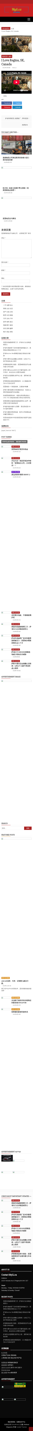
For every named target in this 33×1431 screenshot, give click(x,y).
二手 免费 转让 (8, 305)
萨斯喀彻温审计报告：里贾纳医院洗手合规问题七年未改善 (21, 1256)
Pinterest (7, 107)
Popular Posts (8, 442)
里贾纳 (5, 96)
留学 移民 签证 (8, 322)
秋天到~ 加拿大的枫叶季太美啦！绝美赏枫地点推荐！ (16, 189)
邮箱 (3, 270)
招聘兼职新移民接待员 (19, 1012)
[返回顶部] (31, 1429)
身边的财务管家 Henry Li (20, 475)
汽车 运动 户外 (8, 318)
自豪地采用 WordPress (12, 1424)
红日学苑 (4, 1353)
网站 (2, 278)
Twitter (18, 103)
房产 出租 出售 (8, 312)
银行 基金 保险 (8, 332)
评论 (3, 238)
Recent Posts (21, 442)
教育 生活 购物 (8, 315)
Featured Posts (8, 835)
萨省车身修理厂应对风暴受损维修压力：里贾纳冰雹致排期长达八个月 (21, 640)
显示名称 (4, 262)
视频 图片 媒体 (7, 56)
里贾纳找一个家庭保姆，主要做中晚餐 (15, 386)
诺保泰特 (4, 1365)
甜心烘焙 (4, 1372)
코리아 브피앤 (6, 1367)
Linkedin (18, 107)
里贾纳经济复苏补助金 (19, 449)
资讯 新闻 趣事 (8, 328)
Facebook (7, 103)
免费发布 (25, 125)
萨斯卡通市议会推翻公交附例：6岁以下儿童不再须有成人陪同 (21, 666)
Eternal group (5, 1370)
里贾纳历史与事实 (9, 218)
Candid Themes (21, 1427)
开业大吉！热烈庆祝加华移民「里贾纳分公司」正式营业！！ (21, 463)
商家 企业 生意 (8, 308)
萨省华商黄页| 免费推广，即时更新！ (17, 118)
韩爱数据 (4, 1362)
